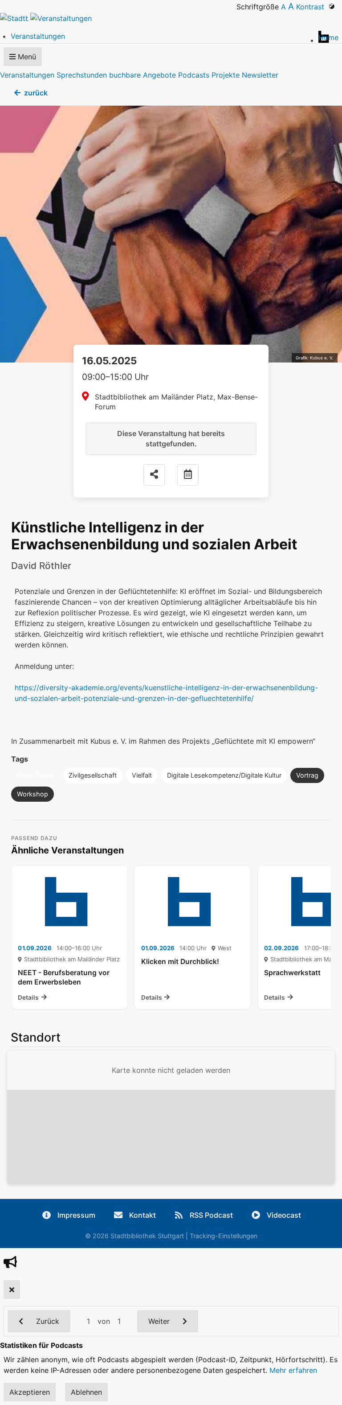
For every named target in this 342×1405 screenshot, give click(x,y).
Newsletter (260, 74)
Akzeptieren (29, 1392)
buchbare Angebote (142, 74)
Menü (26, 56)
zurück (36, 92)
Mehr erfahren (293, 1370)
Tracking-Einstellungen (223, 1236)
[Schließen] (12, 1289)
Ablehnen (86, 1392)
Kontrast (312, 6)
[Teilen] (154, 475)
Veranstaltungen (27, 74)
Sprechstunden (82, 74)
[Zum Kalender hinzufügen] (188, 475)
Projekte (226, 74)
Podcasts (193, 74)
